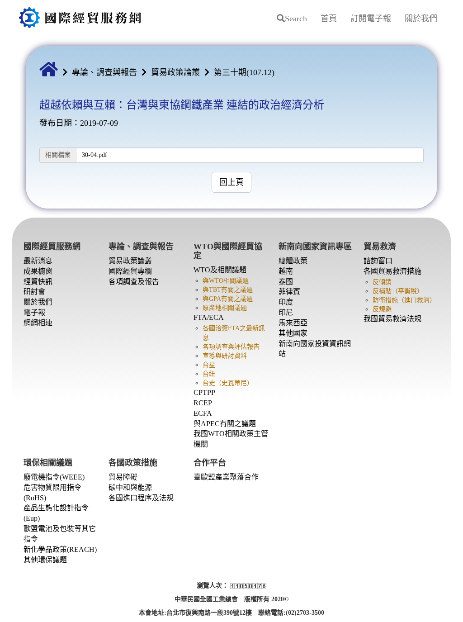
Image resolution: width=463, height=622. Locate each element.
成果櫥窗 (38, 271)
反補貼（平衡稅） (398, 291)
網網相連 (38, 323)
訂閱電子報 (370, 18)
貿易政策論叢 (175, 72)
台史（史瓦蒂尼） (228, 383)
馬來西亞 (293, 323)
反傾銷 (382, 282)
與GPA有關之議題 (228, 298)
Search (296, 18)
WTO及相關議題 (220, 270)
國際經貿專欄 (130, 271)
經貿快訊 (38, 281)
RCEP (203, 403)
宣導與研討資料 (225, 355)
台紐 (209, 373)
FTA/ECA (209, 317)
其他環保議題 (45, 560)
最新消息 (38, 261)
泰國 (286, 281)
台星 (209, 364)
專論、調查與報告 (104, 72)
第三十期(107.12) (244, 72)
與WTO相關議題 (226, 280)
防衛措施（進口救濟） (404, 300)
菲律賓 (289, 291)
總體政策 (293, 261)
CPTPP (204, 392)
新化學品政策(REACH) (60, 549)
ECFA (203, 413)
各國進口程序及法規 (141, 498)
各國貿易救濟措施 (392, 271)
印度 (286, 302)
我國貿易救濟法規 (392, 319)
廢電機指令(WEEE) (54, 477)
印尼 (286, 312)
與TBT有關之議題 (228, 289)
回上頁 (231, 182)
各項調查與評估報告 (231, 346)
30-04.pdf (94, 155)
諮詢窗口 (378, 261)
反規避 (382, 309)
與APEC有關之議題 (225, 423)
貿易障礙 (123, 477)
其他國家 (293, 333)
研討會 (34, 291)
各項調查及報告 (134, 281)
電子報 (34, 312)
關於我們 (421, 18)
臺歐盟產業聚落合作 (226, 477)
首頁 (329, 18)
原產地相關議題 (225, 307)
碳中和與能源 (130, 487)
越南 (286, 271)
